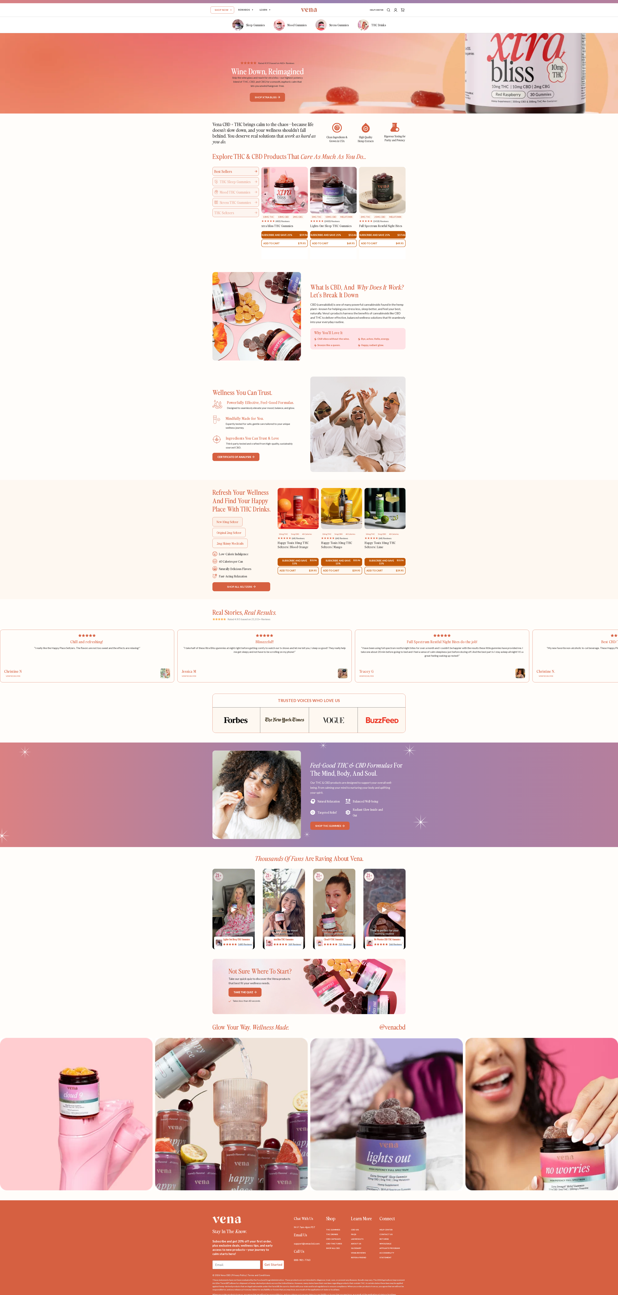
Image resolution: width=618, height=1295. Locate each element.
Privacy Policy (239, 1275)
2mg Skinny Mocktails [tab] (230, 543)
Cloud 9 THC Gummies (333, 939)
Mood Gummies (297, 25)
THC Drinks (378, 25)
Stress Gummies (339, 25)
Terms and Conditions (259, 1275)
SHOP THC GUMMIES (328, 825)
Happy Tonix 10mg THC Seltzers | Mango (336, 545)
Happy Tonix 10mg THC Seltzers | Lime (380, 545)
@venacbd (392, 1027)
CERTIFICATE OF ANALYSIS (234, 456)
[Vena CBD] (226, 1219)
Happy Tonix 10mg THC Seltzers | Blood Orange (293, 545)
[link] (237, 944)
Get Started (273, 1265)
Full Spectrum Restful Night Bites (380, 226)
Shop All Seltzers (240, 586)
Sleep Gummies (255, 25)
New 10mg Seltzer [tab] (227, 522)
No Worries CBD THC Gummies (387, 939)
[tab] (235, 171)
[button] (222, 10)
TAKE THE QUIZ (244, 992)
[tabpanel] (333, 213)
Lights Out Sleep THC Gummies (330, 226)
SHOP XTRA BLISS (266, 97)
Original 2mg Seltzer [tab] (229, 532)
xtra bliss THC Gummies (277, 226)
